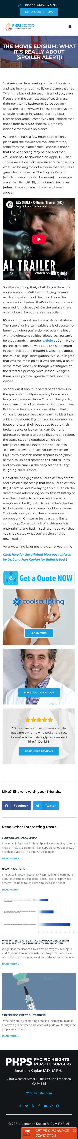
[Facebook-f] (39, 1105)
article (48, 340)
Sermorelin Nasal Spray (19, 837)
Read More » (10, 858)
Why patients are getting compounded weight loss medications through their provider (35, 942)
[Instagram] (20, 1105)
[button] (70, 26)
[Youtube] (45, 1105)
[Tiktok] (51, 1105)
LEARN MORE (39, 632)
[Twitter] (26, 1105)
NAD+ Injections (13, 868)
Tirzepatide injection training (24, 1015)
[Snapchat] (57, 1105)
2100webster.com (39, 1093)
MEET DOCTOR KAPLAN (39, 692)
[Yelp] (32, 1105)
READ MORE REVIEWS (39, 751)
